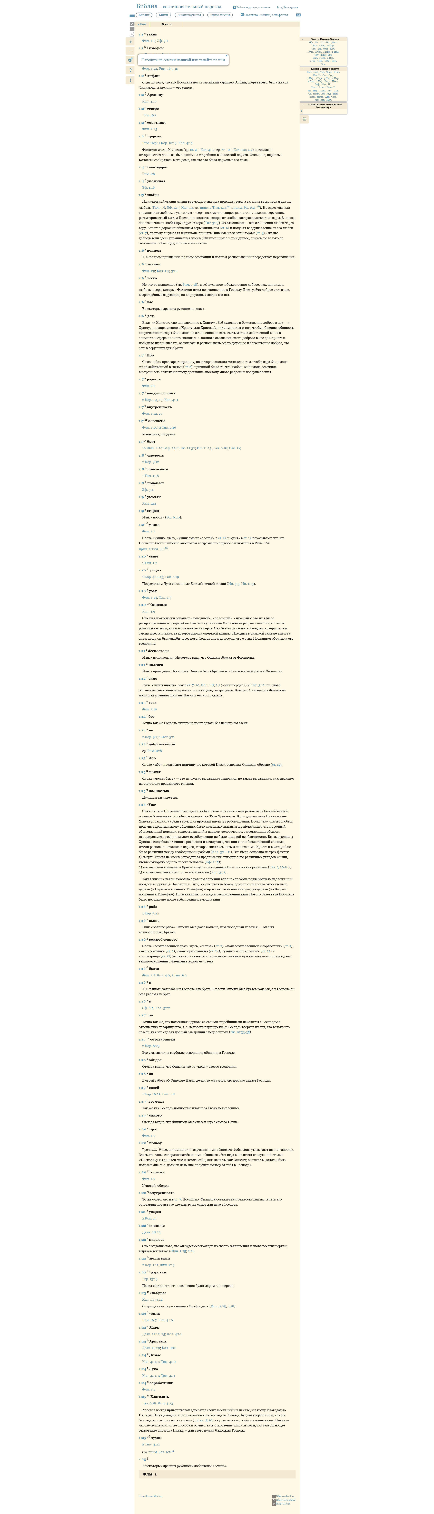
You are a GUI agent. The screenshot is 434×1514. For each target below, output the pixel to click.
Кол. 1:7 (148, 1299)
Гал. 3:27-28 (278, 867)
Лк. (322, 42)
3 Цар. (327, 78)
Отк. (323, 64)
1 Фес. (311, 51)
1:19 (142, 1087)
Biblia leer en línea (284, 1500)
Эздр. (327, 81)
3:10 (174, 271)
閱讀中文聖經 (281, 1503)
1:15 (142, 758)
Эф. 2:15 (212, 862)
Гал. (314, 48)
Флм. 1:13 (149, 597)
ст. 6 (224, 228)
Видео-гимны (220, 15)
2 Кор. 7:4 (149, 400)
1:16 (142, 804)
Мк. (317, 42)
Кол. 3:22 (162, 1008)
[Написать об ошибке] (298, 14)
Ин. (328, 42)
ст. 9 (260, 233)
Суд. (324, 75)
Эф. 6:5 (147, 1008)
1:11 (142, 651)
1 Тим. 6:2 (179, 975)
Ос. (310, 93)
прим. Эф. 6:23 (246, 207)
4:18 (231, 1306)
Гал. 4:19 (172, 577)
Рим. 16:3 (166, 68)
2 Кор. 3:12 (150, 462)
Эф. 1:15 (173, 207)
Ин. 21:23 (204, 448)
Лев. (322, 72)
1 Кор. (322, 45)
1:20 (143, 1129)
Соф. (334, 96)
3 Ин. (327, 61)
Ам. (323, 93)
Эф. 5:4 (147, 489)
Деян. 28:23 (151, 1232)
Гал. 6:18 (220, 448)
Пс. (330, 84)
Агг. (317, 100)
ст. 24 (214, 951)
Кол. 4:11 (171, 400)
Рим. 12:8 (154, 751)
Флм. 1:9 (148, 41)
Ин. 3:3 (233, 583)
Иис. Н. (317, 75)
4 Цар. (335, 78)
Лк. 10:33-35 (240, 1032)
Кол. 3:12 (257, 685)
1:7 (141, 355)
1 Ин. (312, 61)
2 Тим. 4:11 (166, 1375)
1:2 (142, 76)
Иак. (315, 58)
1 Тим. (326, 51)
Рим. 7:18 (190, 284)
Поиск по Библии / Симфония (266, 15)
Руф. (331, 75)
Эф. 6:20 (173, 517)
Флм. (323, 54)
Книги (163, 15)
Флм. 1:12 (149, 413)
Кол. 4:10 (165, 1320)
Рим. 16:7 (149, 1320)
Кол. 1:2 (239, 150)
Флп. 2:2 (148, 386)
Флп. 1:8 (207, 685)
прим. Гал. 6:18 (161, 1452)
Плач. (322, 90)
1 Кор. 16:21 (151, 1094)
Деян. (334, 42)
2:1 (218, 685)
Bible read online (283, 1496)
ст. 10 (225, 150)
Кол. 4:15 (185, 143)
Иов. (324, 84)
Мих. (313, 96)
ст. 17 (166, 956)
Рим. (315, 45)
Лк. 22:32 (187, 448)
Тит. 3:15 (212, 223)
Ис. (309, 90)
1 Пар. (311, 81)
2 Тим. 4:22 (151, 1444)
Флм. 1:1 (148, 531)
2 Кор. (330, 45)
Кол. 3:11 (218, 872)
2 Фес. (318, 51)
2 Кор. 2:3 (149, 1218)
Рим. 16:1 (149, 115)
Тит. (316, 54)
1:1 (141, 34)
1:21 (142, 1212)
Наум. (320, 96)
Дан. (336, 90)
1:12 (142, 678)
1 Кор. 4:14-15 (152, 577)
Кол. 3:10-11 (221, 852)
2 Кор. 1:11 (150, 1265)
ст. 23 (222, 538)
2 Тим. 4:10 (167, 1362)
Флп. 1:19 (167, 1265)
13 (160, 400)
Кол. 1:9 (163, 271)
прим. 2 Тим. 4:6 (153, 549)
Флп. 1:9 (148, 271)
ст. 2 (193, 150)
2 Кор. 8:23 (151, 1046)
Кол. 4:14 (149, 1362)
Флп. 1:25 (178, 1251)
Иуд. (334, 61)
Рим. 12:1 (149, 503)
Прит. (314, 87)
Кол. (332, 48)
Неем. (335, 81)
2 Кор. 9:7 (149, 737)
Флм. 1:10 (149, 709)
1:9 (142, 497)
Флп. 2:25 (149, 129)
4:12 (159, 1299)
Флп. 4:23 (165, 1403)
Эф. (320, 48)
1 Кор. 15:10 (203, 1420)
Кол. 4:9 (148, 611)
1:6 (142, 250)
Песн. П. (331, 87)
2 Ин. (320, 61)
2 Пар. (319, 81)
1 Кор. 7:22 (150, 913)
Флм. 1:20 (149, 427)
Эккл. (322, 87)
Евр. (330, 54)
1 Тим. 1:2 (149, 563)
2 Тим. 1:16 (167, 427)
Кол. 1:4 (187, 207)
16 (144, 448)
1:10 (143, 556)
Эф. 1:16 (148, 187)
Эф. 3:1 (162, 41)
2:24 (191, 1251)
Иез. (329, 90)
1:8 (142, 455)
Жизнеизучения (189, 15)
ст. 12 (276, 764)
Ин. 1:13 (247, 583)
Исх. (315, 72)
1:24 (143, 1327)
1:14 (142, 716)
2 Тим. (335, 51)
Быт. (309, 72)
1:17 (142, 1015)
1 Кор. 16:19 (167, 143)
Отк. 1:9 (235, 448)
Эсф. (317, 84)
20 (160, 413)
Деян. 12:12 (151, 1334)
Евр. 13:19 (149, 1279)
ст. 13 (247, 538)
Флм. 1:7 (148, 975)
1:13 (142, 702)
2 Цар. (318, 78)
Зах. (322, 100)
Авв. (327, 96)
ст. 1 (288, 946)
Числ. (329, 72)
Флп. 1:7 (165, 597)
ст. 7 (143, 233)
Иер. (315, 90)
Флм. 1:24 (149, 68)
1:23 (143, 1293)
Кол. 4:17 (149, 101)
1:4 (142, 167)
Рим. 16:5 (149, 143)
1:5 (142, 195)
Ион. (335, 93)
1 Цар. (310, 78)
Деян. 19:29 (151, 1348)
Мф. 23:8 (171, 448)
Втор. (337, 72)
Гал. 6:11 (168, 1094)
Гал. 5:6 (159, 207)
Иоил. (316, 93)
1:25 (143, 1396)
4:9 (250, 150)
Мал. (329, 100)
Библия (144, 15)
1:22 (143, 1225)
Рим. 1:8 (148, 174)
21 (177, 68)
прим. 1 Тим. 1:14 (215, 207)
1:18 (143, 1060)
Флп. (325, 48)
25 (163, 1334)
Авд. (329, 93)
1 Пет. (322, 58)
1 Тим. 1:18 (150, 476)
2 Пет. (330, 58)
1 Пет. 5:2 (166, 737)
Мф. (311, 42)
